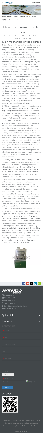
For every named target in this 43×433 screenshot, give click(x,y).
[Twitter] (31, 283)
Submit (7, 387)
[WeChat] (39, 283)
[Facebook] (23, 283)
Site (29, 38)
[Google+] (27, 283)
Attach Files (8, 375)
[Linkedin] (35, 283)
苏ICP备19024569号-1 (21, 431)
